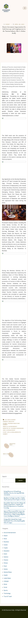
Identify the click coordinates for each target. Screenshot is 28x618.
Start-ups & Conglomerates (12, 432)
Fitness (6, 563)
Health (6, 575)
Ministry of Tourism (9, 428)
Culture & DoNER (10, 419)
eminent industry (8, 421)
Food (5, 566)
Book (5, 538)
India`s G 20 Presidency (10, 426)
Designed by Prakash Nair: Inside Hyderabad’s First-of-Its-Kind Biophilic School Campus (14, 520)
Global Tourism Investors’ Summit (11, 424)
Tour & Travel (8, 596)
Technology (7, 593)
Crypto (6, 548)
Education (6, 551)
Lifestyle (6, 581)
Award (5, 535)
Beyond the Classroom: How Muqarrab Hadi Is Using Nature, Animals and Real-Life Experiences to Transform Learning (14, 505)
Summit (5, 434)
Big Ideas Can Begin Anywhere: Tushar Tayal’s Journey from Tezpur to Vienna (14, 498)
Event (8, 24)
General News (8, 572)
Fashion (6, 557)
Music (5, 584)
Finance (6, 560)
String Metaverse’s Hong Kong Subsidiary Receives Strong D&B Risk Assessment (14, 492)
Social (5, 587)
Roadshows (20, 428)
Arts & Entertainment (10, 532)
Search (4, 476)
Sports (6, 590)
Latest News (7, 578)
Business (6, 542)
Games (6, 569)
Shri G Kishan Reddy (9, 430)
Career (6, 545)
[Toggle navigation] (25, 8)
